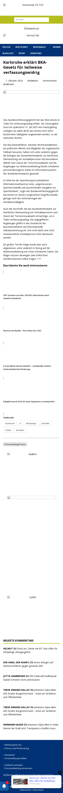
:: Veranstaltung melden (15, 758)
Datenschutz (25, 789)
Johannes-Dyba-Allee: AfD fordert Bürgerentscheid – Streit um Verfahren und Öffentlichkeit (29, 693)
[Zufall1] (31, 633)
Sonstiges (35, 53)
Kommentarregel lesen (15, 444)
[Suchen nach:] (31, 19)
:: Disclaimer (9, 754)
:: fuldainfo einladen (13, 765)
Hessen (56, 47)
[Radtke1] (31, 490)
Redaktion (32, 80)
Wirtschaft (21, 47)
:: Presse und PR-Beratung (16, 748)
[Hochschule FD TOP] (31, 9)
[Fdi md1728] (31, 38)
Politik (6, 47)
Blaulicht (8, 53)
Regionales (39, 47)
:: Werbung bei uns (12, 744)
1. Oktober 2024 (14, 80)
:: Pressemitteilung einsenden (17, 768)
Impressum (38, 789)
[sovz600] (31, 590)
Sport (22, 53)
